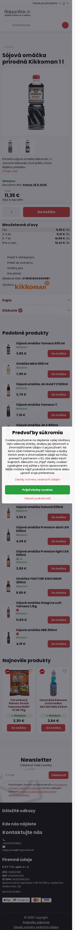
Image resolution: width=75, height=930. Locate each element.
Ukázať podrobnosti (37, 498)
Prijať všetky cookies (37, 490)
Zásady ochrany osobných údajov (37, 479)
